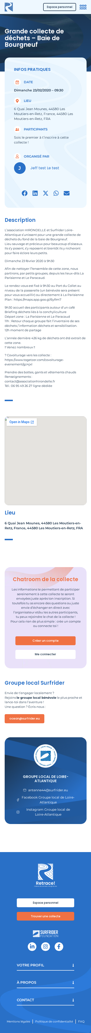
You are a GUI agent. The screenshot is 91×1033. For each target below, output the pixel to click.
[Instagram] (45, 946)
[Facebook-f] (59, 946)
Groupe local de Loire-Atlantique (45, 778)
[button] (24, 193)
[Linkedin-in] (32, 946)
